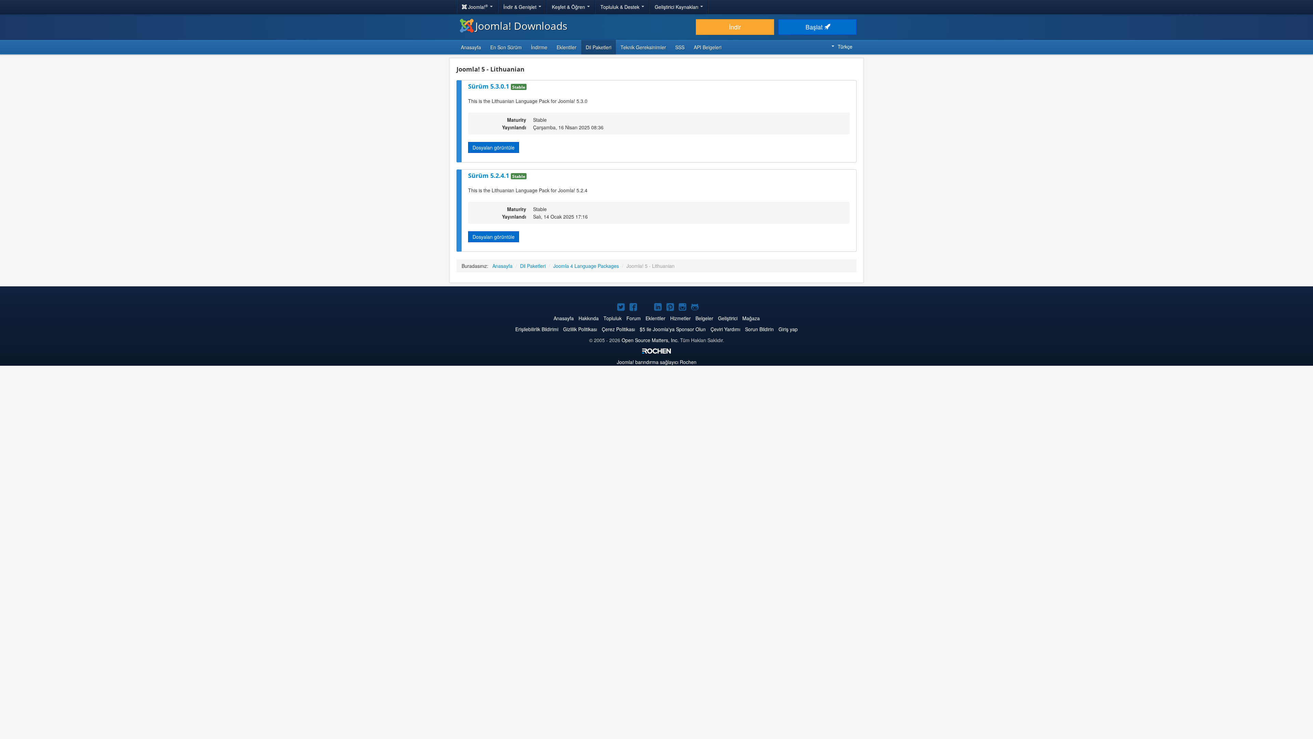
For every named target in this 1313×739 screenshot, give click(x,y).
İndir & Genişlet (520, 6)
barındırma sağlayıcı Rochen (657, 362)
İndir (735, 27)
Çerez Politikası (618, 329)
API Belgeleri (707, 47)
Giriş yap (788, 329)
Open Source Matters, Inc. (650, 340)
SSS (680, 47)
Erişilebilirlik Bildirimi (536, 329)
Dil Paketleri (598, 47)
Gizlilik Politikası (580, 329)
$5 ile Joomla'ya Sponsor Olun (673, 329)
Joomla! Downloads (521, 26)
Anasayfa (471, 47)
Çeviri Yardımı (725, 329)
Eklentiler (566, 47)
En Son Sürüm (506, 47)
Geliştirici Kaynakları (677, 6)
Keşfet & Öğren (569, 6)
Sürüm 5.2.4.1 (489, 175)
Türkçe (845, 46)
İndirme (539, 47)
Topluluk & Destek (620, 6)
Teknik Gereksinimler (643, 47)
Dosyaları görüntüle (494, 147)
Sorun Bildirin (759, 329)
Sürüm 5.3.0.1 (489, 86)
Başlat (815, 27)
